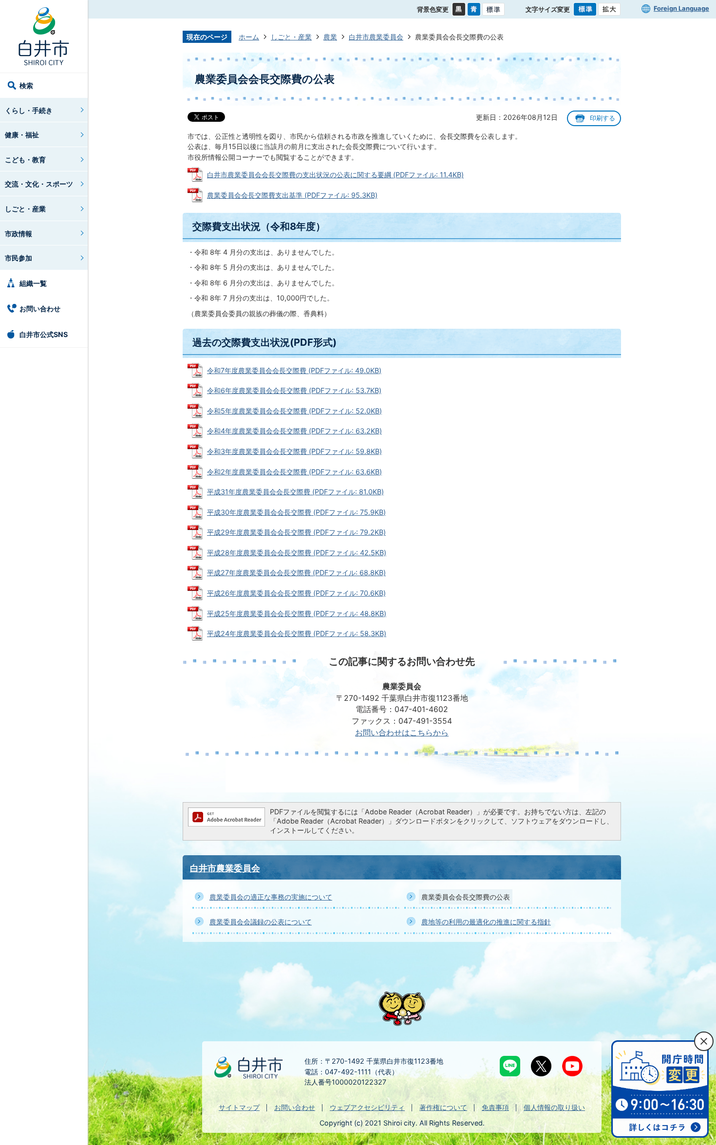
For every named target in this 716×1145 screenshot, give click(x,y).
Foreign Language (681, 8)
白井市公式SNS (43, 334)
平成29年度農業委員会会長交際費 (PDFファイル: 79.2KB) (296, 532)
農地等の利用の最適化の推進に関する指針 (486, 922)
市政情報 (18, 233)
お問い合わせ (39, 308)
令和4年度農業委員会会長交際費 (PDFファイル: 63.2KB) (294, 431)
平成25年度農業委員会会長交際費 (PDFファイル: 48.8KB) (296, 613)
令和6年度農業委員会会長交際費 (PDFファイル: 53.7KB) (294, 390)
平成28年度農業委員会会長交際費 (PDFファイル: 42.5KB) (296, 552)
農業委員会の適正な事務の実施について (270, 897)
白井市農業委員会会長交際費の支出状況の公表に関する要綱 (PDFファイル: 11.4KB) (335, 174)
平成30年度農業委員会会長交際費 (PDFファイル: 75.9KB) (296, 512)
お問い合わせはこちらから (402, 732)
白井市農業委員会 (376, 37)
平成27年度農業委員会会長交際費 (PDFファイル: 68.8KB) (296, 572)
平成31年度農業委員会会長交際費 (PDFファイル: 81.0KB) (295, 492)
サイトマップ (239, 1107)
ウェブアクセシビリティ (367, 1107)
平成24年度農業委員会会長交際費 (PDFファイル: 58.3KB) (296, 633)
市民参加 (18, 258)
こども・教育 (25, 159)
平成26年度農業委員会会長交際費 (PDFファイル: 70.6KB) (296, 593)
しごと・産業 (25, 209)
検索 (26, 85)
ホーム (249, 37)
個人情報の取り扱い (554, 1107)
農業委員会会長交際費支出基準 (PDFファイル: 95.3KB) (292, 195)
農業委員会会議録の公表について (260, 922)
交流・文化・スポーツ (39, 184)
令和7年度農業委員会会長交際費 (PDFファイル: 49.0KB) (294, 370)
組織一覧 (33, 283)
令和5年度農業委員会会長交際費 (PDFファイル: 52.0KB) (294, 411)
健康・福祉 (22, 135)
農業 (330, 37)
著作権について (443, 1107)
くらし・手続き (29, 110)
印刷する (602, 118)
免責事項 (495, 1107)
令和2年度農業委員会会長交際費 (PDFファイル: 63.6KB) (294, 472)
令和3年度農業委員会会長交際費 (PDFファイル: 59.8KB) (294, 451)
